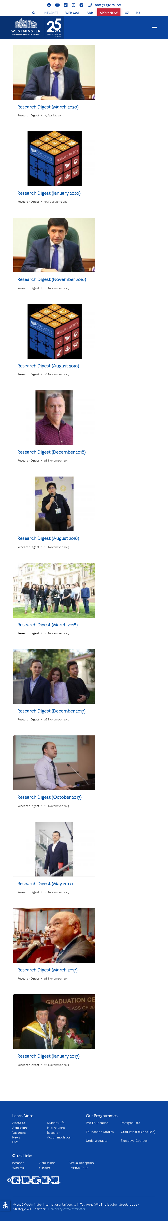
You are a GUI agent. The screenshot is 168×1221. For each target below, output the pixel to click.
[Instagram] (73, 5)
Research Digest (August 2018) (48, 538)
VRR (90, 13)
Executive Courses (134, 1140)
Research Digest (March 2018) (47, 624)
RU (138, 13)
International (56, 1127)
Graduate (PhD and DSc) (138, 1132)
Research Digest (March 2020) (48, 107)
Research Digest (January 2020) (49, 193)
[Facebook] (49, 5)
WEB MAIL (72, 13)
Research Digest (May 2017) (45, 883)
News (16, 1137)
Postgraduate (130, 1123)
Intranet (25, 1163)
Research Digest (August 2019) (48, 365)
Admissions (20, 1127)
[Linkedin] (66, 5)
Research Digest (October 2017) (49, 797)
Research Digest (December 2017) (51, 711)
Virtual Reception (81, 1163)
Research (53, 1132)
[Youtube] (57, 5)
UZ (127, 13)
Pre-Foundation (103, 1125)
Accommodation (59, 1137)
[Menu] (154, 27)
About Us (19, 1123)
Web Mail (25, 1167)
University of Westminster (66, 1209)
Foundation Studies (102, 1134)
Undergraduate (103, 1142)
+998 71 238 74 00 (107, 5)
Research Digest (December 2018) (51, 452)
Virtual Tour (79, 1167)
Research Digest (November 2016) (51, 279)
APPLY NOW (109, 13)
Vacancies (19, 1132)
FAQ (15, 1142)
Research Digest (28, 115)
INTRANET (51, 13)
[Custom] (81, 5)
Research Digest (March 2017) (47, 969)
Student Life (56, 1123)
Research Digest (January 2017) (48, 1056)
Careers (55, 1167)
